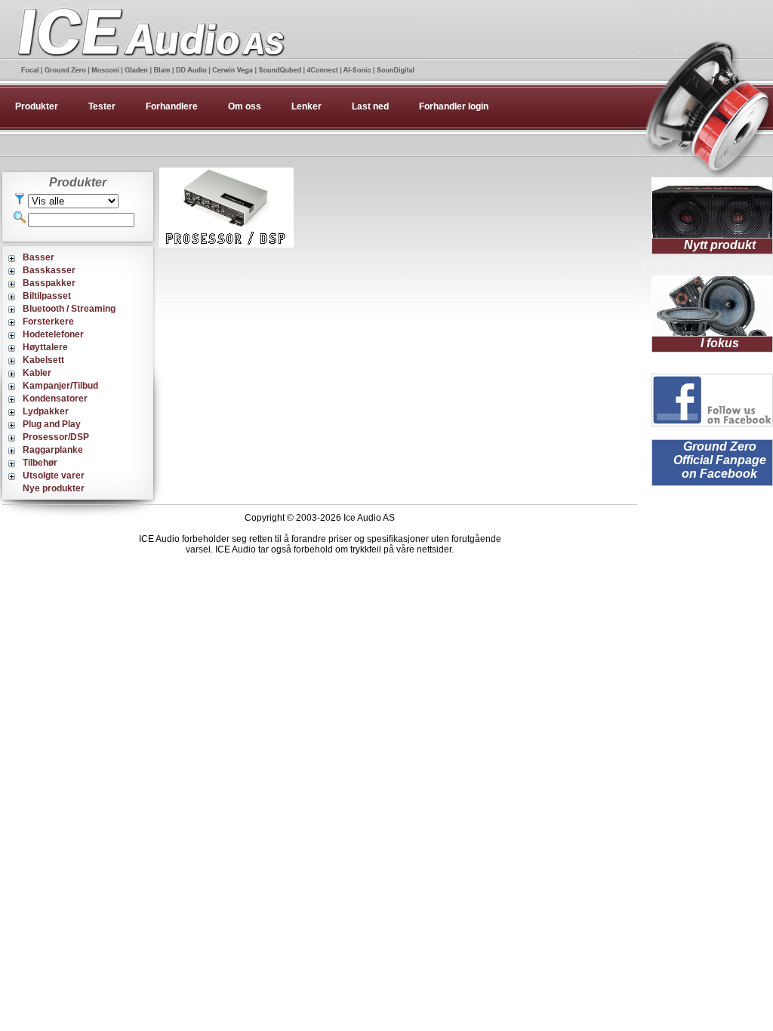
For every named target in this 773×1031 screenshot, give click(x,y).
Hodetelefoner (53, 334)
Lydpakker (46, 411)
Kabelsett (43, 360)
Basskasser (49, 270)
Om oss (244, 106)
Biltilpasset (47, 296)
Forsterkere (48, 321)
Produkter (36, 106)
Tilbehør (40, 462)
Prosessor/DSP (56, 437)
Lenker (306, 106)
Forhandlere (172, 106)
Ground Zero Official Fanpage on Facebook (719, 460)
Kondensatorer (55, 398)
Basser (38, 257)
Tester (101, 106)
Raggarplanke (53, 450)
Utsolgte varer (54, 475)
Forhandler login (453, 106)
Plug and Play (52, 424)
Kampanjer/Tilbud (60, 385)
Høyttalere (45, 347)
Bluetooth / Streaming (69, 308)
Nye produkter (54, 488)
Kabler (37, 373)
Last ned (370, 106)
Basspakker (49, 283)
